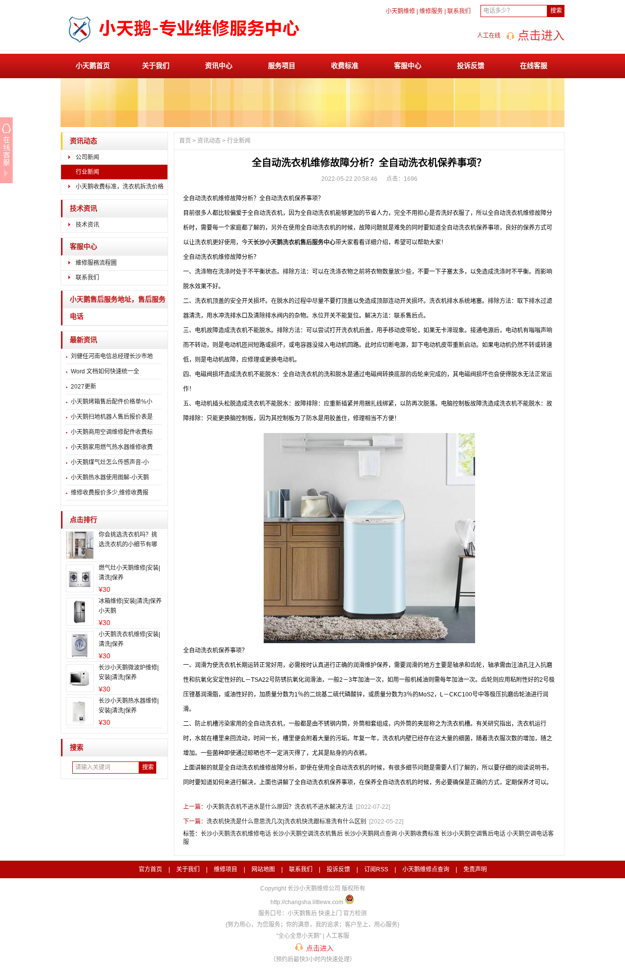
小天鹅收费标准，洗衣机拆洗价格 (120, 186)
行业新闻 (87, 172)
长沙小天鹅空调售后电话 (473, 833)
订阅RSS (376, 869)
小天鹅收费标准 (418, 833)
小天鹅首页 (93, 65)
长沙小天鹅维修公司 (314, 888)
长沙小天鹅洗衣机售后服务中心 (294, 242)
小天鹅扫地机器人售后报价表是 (112, 416)
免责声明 (475, 869)
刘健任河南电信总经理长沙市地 (112, 356)
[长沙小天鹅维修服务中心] (183, 50)
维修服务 (431, 11)
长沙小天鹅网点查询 (370, 833)
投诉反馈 (470, 65)
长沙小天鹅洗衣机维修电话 (236, 833)
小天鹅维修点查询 (425, 869)
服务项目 (281, 65)
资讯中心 (218, 65)
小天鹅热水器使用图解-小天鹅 (110, 477)
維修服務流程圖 (96, 263)
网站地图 (263, 869)
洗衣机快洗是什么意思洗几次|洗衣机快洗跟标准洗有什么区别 (286, 821)
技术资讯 (83, 208)
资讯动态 (83, 141)
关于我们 (155, 65)
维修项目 (225, 869)
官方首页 (150, 869)
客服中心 (407, 65)
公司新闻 (87, 157)
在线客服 (533, 65)
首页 (185, 140)
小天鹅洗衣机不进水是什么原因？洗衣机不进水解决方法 (280, 806)
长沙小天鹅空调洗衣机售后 (307, 833)
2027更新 (83, 386)
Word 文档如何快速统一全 (105, 371)
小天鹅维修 (400, 11)
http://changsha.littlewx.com (307, 902)
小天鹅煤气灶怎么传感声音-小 (110, 462)
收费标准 (344, 65)
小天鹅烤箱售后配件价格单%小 (111, 401)
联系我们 (459, 11)
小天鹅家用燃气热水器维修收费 (112, 447)
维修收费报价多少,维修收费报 (109, 492)
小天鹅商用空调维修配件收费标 (112, 432)
